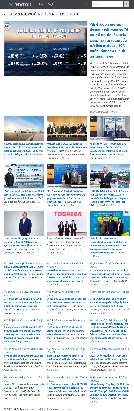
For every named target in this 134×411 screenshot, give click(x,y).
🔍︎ (126, 4)
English (52, 4)
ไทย (41, 4)
